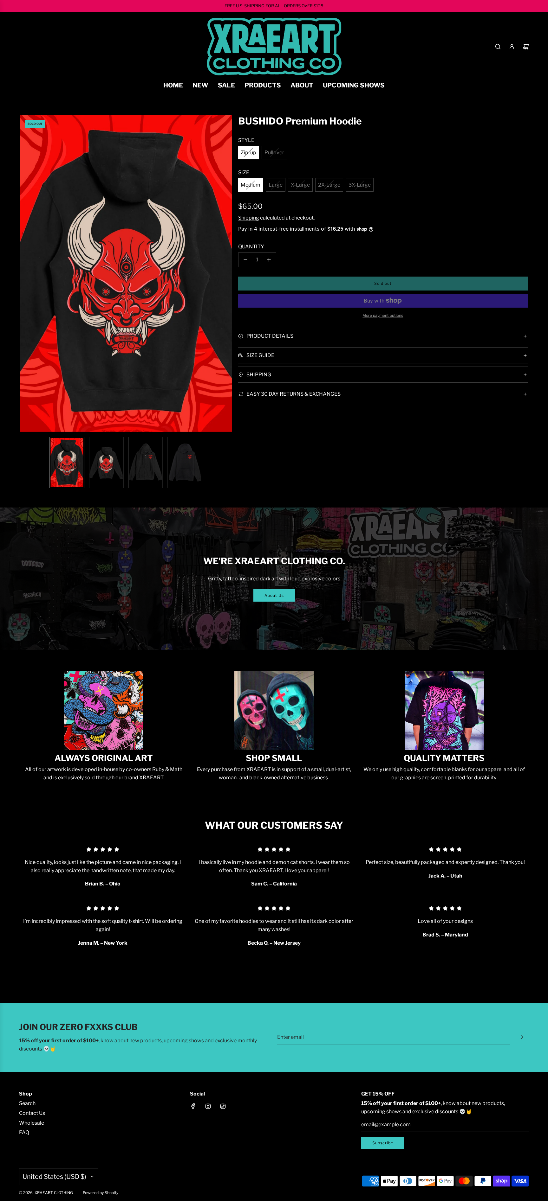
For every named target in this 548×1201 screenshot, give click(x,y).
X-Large (300, 185)
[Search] (498, 47)
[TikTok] (223, 1106)
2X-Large (329, 185)
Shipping (248, 218)
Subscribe (382, 1142)
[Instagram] (208, 1106)
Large (276, 185)
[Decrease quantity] (245, 260)
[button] (28, 274)
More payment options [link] (382, 315)
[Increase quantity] (269, 260)
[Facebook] (193, 1106)
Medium (250, 185)
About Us (274, 595)
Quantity (251, 247)
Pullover (274, 153)
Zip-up (248, 153)
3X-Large (360, 185)
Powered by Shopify (100, 1192)
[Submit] (522, 1037)
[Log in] (512, 47)
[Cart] (526, 47)
